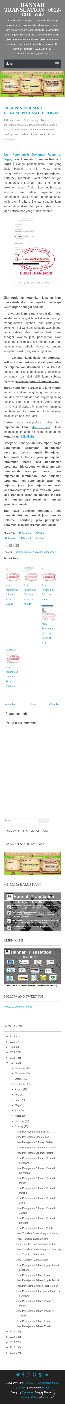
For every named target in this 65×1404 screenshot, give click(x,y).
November (20, 1073)
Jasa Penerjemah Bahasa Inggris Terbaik (37, 1280)
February (20, 1121)
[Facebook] (23, 1374)
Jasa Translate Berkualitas (30, 1254)
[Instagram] (40, 1374)
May (17, 1105)
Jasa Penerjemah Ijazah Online (32, 1131)
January (19, 1126)
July (17, 1094)
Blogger (45, 1387)
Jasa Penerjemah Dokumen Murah (34, 1228)
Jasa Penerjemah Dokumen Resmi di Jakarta (29, 594)
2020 (13, 1331)
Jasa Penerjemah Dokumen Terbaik (35, 1142)
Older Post (54, 704)
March (18, 1115)
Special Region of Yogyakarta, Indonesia (35, 552)
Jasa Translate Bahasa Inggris (32, 1238)
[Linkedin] (46, 1374)
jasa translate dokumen (16, 129)
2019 (13, 1336)
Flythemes (27, 1392)
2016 (13, 1352)
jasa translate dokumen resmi (29, 134)
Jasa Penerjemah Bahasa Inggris (33, 1275)
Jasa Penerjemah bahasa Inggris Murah (37, 1285)
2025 (13, 1041)
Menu (9, 63)
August (19, 1089)
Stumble (27, 538)
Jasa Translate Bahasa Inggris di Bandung (38, 1249)
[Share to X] (14, 545)
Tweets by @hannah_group (18, 1006)
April (17, 1110)
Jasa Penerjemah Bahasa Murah (33, 1326)
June (18, 1100)
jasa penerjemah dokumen (43, 125)
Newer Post (11, 704)
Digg (41, 538)
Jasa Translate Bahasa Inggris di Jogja (36, 1244)
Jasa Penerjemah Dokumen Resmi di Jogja (31, 110)
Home (33, 704)
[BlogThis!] (10, 545)
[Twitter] (18, 1374)
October (19, 1079)
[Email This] (7, 545)
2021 (13, 1063)
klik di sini (41, 427)
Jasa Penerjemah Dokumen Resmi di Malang (11, 594)
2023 (13, 1052)
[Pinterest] (34, 1374)
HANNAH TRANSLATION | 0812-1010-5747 (32, 9)
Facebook (26, 533)
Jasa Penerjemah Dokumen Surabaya (36, 1147)
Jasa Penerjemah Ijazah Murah (32, 1137)
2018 (13, 1342)
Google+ (12, 538)
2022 (13, 1057)
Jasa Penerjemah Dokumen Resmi (34, 1152)
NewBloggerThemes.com (33, 1397)
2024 (13, 1047)
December (20, 1068)
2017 (13, 1347)
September (21, 1084)
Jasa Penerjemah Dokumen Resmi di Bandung (11, 676)
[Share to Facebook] (17, 545)
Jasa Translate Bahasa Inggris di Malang (37, 1233)
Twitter (41, 533)
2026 (13, 1036)
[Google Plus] (29, 1374)
